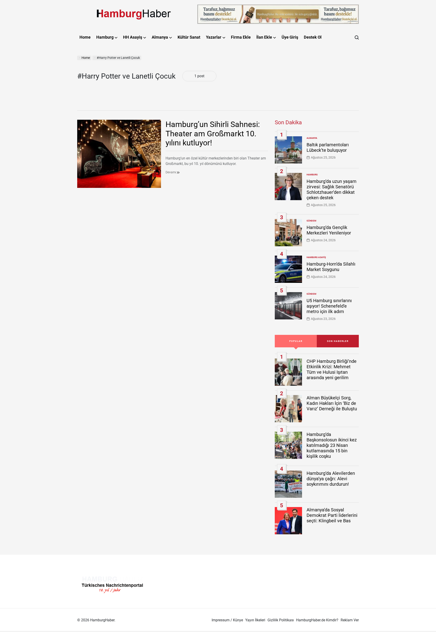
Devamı (171, 172)
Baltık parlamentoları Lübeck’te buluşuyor (328, 147)
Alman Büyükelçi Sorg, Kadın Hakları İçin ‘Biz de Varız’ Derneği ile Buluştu (332, 403)
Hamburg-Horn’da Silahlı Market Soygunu (331, 266)
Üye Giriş (290, 37)
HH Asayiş (132, 37)
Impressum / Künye (227, 620)
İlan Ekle (264, 37)
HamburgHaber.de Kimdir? (317, 620)
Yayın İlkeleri (255, 620)
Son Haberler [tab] (338, 341)
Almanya (160, 37)
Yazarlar (213, 37)
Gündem (311, 220)
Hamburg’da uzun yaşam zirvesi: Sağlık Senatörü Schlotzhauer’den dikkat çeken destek (332, 189)
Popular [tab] (295, 341)
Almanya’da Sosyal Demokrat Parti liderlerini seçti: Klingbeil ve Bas (332, 515)
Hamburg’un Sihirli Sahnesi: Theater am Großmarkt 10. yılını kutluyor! (213, 133)
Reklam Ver (350, 620)
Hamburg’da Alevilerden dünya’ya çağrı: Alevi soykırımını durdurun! (331, 478)
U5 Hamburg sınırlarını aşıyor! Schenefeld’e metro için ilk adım (329, 306)
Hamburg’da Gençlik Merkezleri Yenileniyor (329, 230)
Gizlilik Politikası (281, 620)
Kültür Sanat (189, 37)
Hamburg (105, 37)
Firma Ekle (241, 37)
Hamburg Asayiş (316, 257)
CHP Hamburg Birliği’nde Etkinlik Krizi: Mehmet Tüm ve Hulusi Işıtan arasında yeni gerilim (332, 369)
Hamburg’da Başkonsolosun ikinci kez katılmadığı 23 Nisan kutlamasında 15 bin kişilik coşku (332, 445)
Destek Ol (313, 37)
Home (85, 37)
